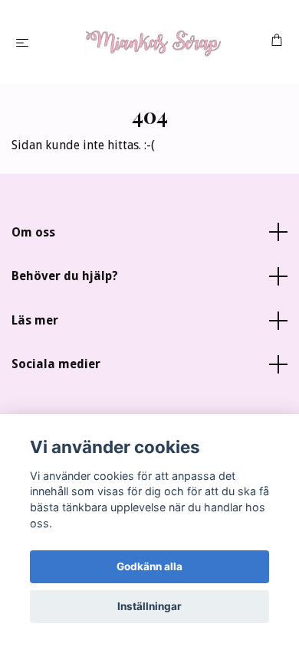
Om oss (33, 232)
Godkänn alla (149, 566)
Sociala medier (56, 364)
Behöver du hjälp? (65, 276)
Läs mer (35, 320)
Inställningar (149, 606)
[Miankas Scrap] (152, 41)
